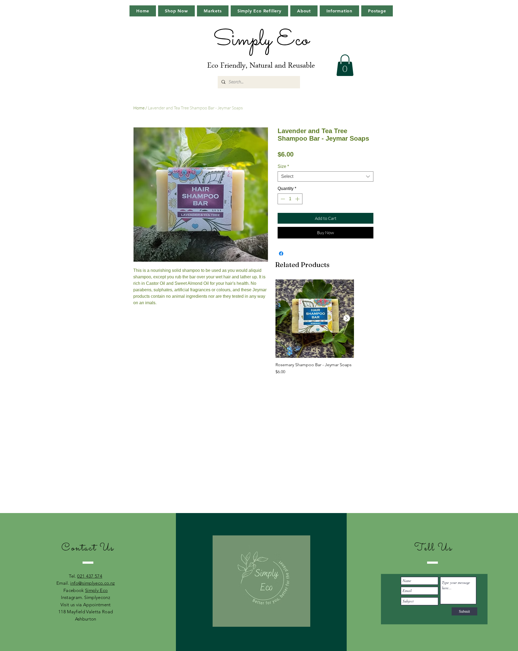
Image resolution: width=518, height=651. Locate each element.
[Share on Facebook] (281, 253)
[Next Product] (346, 318)
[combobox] (325, 176)
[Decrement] (282, 199)
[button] (345, 65)
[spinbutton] (290, 199)
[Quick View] (314, 318)
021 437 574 (89, 576)
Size (283, 166)
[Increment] (298, 199)
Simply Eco (96, 590)
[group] (314, 330)
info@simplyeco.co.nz (92, 583)
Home (139, 107)
